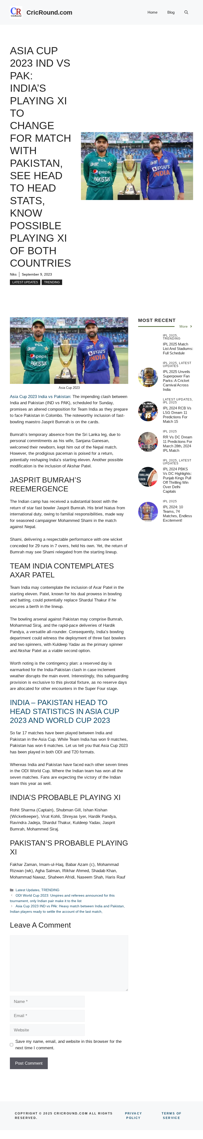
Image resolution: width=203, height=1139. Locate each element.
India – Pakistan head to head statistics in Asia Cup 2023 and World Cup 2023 (64, 711)
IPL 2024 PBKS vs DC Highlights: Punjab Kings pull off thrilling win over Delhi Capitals (177, 480)
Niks (13, 274)
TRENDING (52, 282)
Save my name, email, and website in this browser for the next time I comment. (68, 1044)
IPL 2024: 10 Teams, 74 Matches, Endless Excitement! (177, 513)
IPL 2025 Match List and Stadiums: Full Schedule (178, 348)
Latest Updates (25, 282)
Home (152, 12)
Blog (171, 12)
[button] (186, 12)
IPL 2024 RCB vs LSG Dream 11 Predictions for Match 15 (177, 415)
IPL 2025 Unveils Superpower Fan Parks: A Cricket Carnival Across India (176, 381)
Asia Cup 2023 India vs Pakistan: (40, 396)
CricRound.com (49, 12)
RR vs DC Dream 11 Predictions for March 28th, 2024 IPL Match (177, 444)
